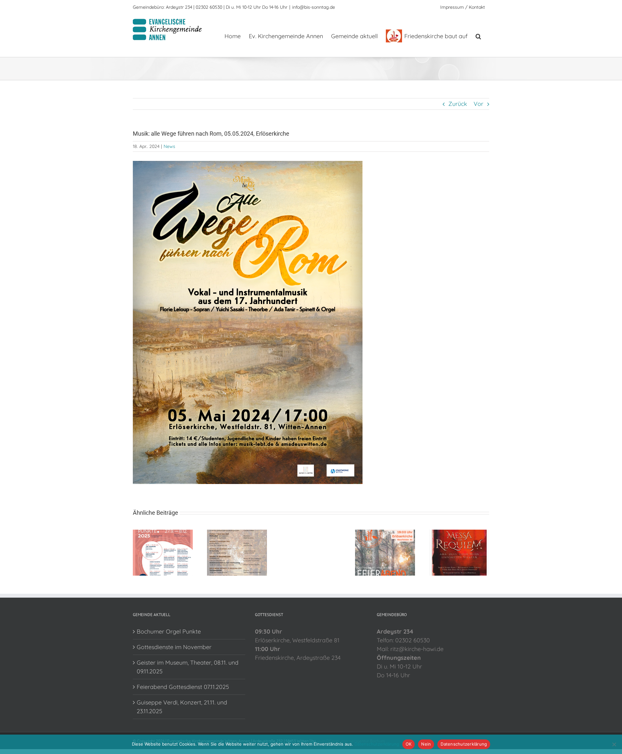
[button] (478, 35)
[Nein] (614, 744)
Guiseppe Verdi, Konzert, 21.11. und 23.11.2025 (182, 707)
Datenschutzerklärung (376, 744)
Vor (478, 103)
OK (409, 744)
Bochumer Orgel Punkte (169, 631)
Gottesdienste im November (174, 647)
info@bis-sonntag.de (313, 7)
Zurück (457, 103)
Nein (426, 744)
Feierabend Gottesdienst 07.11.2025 (183, 687)
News (169, 146)
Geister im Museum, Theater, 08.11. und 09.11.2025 (187, 667)
